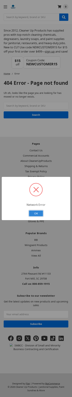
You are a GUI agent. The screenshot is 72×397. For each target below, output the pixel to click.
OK (36, 213)
